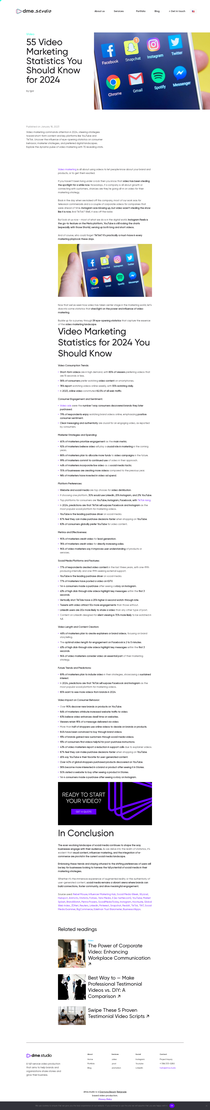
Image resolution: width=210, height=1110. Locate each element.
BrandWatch (73, 902)
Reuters (84, 905)
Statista (83, 898)
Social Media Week (127, 894)
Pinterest (104, 905)
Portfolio (91, 1064)
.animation (116, 1068)
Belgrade (122, 1092)
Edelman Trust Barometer (108, 909)
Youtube (139, 1064)
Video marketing (67, 169)
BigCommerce (85, 909)
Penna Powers (89, 902)
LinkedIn (93, 905)
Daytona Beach (108, 1092)
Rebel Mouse (80, 894)
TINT (141, 905)
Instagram (125, 902)
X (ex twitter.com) (121, 898)
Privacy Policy (105, 1099)
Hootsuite (137, 902)
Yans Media (104, 898)
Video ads (65, 406)
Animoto (73, 898)
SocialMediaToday (108, 902)
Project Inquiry (166, 1059)
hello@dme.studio (168, 1068)
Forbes (93, 898)
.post (114, 1064)
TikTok (134, 905)
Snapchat (115, 905)
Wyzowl (143, 894)
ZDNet (75, 905)
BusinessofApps (132, 909)
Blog (89, 1068)
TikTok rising (144, 500)
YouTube (137, 898)
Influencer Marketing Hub (102, 894)
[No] (206, 1105)
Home (90, 1059)
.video (114, 1059)
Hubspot (63, 898)
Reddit (126, 905)
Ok (172, 1105)
